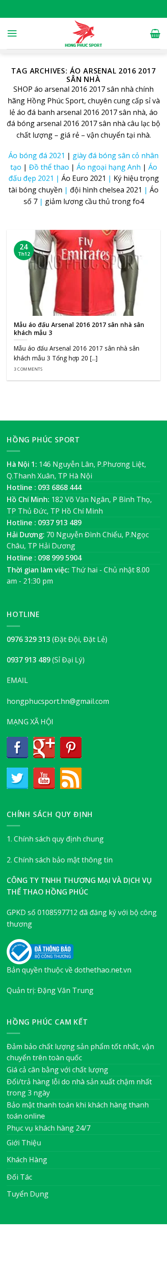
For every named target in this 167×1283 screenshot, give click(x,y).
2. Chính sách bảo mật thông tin (60, 860)
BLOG (100, 1258)
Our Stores (69, 1258)
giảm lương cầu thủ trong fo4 (94, 201)
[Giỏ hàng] (155, 33)
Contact (128, 1258)
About (35, 1258)
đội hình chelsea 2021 (106, 190)
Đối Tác (19, 1177)
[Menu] (12, 33)
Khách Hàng (27, 1160)
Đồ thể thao (49, 167)
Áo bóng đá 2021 (36, 155)
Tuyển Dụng (28, 1194)
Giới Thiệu (24, 1143)
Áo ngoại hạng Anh (109, 167)
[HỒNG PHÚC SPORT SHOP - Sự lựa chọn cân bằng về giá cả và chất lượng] (83, 33)
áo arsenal (51, 89)
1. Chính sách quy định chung (55, 839)
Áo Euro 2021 (83, 178)
